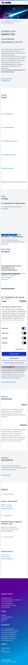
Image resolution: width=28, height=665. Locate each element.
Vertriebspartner (6, 652)
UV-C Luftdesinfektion (7, 629)
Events (3, 650)
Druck (3, 621)
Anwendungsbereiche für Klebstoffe (11, 600)
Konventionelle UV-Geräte (8, 605)
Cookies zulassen (14, 353)
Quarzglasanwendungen (8, 636)
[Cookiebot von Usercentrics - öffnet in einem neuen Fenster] (19, 301)
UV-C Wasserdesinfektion (8, 632)
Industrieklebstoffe (6, 598)
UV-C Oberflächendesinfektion (10, 631)
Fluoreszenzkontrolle (7, 602)
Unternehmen (7, 21)
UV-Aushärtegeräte (6, 603)
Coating (3, 615)
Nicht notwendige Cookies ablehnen (14, 362)
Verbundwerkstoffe (6, 617)
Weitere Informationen (7, 508)
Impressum (14, 661)
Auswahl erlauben (14, 358)
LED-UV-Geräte (5, 607)
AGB (2, 661)
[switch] (24, 333)
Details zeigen (19, 349)
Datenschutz (7, 661)
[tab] (3, 235)
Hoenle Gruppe (17, 21)
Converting (4, 619)
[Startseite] (1, 21)
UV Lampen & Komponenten (9, 634)
